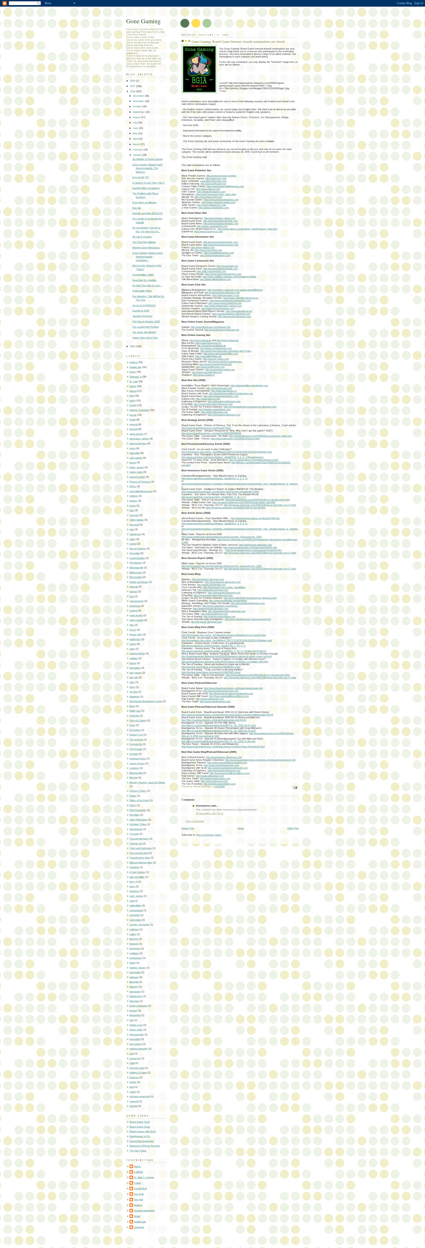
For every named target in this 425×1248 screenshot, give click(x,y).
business (134, 891)
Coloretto (134, 715)
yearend (133, 1101)
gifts (131, 625)
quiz (131, 529)
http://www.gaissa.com (208, 189)
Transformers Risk (139, 857)
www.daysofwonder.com (213, 181)
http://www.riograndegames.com (221, 199)
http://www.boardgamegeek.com (220, 221)
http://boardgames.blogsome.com (223, 582)
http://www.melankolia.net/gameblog (228, 600)
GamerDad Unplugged (141, 1141)
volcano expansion (139, 1096)
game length (136, 615)
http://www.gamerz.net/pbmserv (225, 361)
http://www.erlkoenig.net (213, 183)
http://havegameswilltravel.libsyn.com (229, 696)
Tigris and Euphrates (140, 848)
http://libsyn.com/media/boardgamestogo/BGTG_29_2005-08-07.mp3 (219, 725)
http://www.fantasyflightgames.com (225, 186)
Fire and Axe (136, 739)
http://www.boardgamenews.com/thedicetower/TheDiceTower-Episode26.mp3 (223, 746)
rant (131, 1053)
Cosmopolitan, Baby (143, 274)
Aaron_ (138, 1166)
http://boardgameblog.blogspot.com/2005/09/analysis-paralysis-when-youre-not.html (227, 656)
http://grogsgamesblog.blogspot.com (213, 404)
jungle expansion (138, 1005)
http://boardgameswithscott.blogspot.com (231, 393)
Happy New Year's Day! (145, 337)
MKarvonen (135, 572)
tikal (131, 1087)
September (139, 112)
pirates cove (136, 1025)
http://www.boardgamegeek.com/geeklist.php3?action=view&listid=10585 (220, 491)
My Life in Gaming (142, 236)
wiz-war (133, 677)
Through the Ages (139, 838)
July (135, 122)
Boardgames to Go (139, 1136)
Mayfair (133, 777)
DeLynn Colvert (137, 720)
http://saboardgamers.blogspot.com (231, 313)
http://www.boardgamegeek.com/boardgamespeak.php (233, 688)
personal (134, 524)
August (137, 117)
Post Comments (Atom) (209, 835)
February (138, 149)
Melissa (138, 1205)
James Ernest (137, 763)
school (133, 543)
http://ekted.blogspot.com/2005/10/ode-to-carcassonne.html (258, 499)
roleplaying (135, 534)
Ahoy (132, 687)
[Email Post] (295, 787)
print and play (136, 1034)
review (133, 405)
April (135, 138)
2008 (133, 80)
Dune (132, 725)
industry (133, 986)
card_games (136, 896)
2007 (133, 86)
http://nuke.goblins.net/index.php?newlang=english (229, 276)
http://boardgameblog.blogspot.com (226, 611)
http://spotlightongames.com (219, 252)
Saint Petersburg (138, 819)
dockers (133, 939)
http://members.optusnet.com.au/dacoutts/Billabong (235, 290)
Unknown (139, 1227)
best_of (133, 881)
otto (131, 1020)
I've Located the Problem (145, 326)
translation (135, 667)
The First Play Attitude (144, 242)
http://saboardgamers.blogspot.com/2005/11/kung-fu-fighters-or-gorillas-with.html (225, 661)
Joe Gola (139, 1194)
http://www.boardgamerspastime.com (227, 762)
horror (132, 629)
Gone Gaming (143, 21)
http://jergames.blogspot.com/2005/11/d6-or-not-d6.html (235, 507)
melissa (133, 362)
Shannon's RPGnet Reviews (144, 1145)
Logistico (134, 768)
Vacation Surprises (142, 316)
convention (135, 920)
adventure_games (139, 438)
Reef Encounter (137, 810)
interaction (135, 991)
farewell (133, 429)
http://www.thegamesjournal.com (221, 329)
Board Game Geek (139, 1122)
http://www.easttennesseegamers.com (230, 300)
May (135, 133)
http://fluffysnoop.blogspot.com (255, 544)
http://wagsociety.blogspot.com (234, 316)
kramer (133, 1010)
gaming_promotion (139, 410)
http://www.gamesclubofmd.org (224, 303)
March (136, 144)
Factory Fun (136, 734)
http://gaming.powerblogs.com (215, 409)
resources (135, 1058)
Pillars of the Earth (139, 800)
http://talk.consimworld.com (211, 271)
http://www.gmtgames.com (211, 191)
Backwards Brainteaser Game (145, 701)
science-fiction (137, 653)
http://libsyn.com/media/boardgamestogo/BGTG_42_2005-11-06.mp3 (218, 741)
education (134, 453)
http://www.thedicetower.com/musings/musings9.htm (254, 550)
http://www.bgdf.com (227, 266)
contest (133, 610)
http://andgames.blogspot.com (208, 579)
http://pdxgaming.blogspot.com (224, 401)
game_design (136, 467)
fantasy (133, 500)
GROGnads (136, 749)
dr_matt (133, 381)
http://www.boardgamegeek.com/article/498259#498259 (211, 433)
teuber (132, 1082)
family (132, 962)
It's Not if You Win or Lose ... (147, 285)
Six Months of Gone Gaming (147, 159)
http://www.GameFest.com (208, 231)
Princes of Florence (140, 481)
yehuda (133, 1106)
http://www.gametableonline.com (220, 353)
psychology (135, 1044)
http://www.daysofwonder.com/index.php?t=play (225, 351)
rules (132, 648)
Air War (133, 691)
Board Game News (139, 1126)
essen (132, 462)
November (139, 101)
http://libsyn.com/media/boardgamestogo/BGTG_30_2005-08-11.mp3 (218, 730)
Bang (132, 706)
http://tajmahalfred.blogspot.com (248, 603)
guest (132, 448)
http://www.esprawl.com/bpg (221, 175)
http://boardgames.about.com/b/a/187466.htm (255, 518)
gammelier (135, 972)
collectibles (135, 905)
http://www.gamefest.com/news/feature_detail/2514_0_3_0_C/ (215, 478)
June (136, 128)
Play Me (136, 208)
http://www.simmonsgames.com (218, 202)
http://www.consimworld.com (212, 226)
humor (132, 386)
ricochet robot (136, 1068)
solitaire (133, 658)
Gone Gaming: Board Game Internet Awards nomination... (147, 257)
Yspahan (134, 867)
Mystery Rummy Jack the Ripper (147, 782)
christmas (134, 606)
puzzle (133, 415)
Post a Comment (195, 821)
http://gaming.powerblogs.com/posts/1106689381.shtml (211, 667)
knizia (132, 505)
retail (132, 1063)
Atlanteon (134, 696)
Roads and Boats (138, 582)
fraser (132, 371)
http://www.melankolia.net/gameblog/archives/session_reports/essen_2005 (222, 536)
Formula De (135, 744)
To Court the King (138, 853)
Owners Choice (137, 791)
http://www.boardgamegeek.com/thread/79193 (206, 428)
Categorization (137, 558)
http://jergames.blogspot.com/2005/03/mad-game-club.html (243, 502)
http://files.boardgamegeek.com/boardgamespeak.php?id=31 (214, 720)
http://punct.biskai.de (227, 340)
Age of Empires (137, 548)
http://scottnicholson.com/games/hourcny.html (253, 459)
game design (136, 434)
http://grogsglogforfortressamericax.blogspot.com (250, 406)
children (133, 496)
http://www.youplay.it (203, 375)
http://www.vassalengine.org (207, 372)
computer (134, 915)
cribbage (134, 929)
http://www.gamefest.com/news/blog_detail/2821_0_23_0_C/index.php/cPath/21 (224, 651)
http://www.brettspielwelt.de (211, 345)
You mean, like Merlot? (144, 332)
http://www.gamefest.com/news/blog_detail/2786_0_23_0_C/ (214, 645)
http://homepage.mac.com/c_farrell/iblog (224, 587)
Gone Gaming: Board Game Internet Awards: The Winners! (147, 168)
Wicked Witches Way (140, 862)
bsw (131, 596)
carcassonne (136, 601)
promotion (134, 1039)
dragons (133, 943)
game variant (136, 620)
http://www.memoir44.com (208, 197)
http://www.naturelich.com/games (220, 606)
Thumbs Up (135, 843)
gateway (134, 977)
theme (132, 663)
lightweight (135, 1015)
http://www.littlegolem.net (208, 356)
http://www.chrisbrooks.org (211, 584)
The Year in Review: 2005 (146, 321)
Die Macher (135, 562)
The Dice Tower (138, 1150)
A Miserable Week (142, 290)
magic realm (136, 472)
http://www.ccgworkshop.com (216, 348)
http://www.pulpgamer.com (210, 698)
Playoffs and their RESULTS (147, 213)
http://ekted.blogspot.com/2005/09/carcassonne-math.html (260, 436)
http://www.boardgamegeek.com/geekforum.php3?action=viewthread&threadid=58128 (227, 714)
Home (241, 828)
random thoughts (138, 1048)
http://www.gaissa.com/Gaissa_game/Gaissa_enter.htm (247, 228)
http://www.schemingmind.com (215, 364)
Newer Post (188, 828)
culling (132, 934)
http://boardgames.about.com (220, 218)
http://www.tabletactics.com (211, 205)
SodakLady (135, 367)
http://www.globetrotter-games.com (223, 305)
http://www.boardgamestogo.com (220, 690)
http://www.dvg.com (215, 178)
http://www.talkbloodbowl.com (215, 279)
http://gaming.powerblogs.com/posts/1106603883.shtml (211, 672)
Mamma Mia (136, 773)
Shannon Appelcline (144, 1210)
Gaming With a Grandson (146, 188)
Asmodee (134, 553)
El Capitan (134, 730)
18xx (132, 682)
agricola (133, 586)
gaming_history (137, 967)
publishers (135, 639)
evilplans (134, 953)
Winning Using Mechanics (146, 247)
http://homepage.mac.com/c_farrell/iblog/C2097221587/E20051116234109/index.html (227, 452)
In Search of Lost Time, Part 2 (148, 182)
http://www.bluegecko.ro (208, 343)
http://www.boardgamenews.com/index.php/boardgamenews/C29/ (260, 760)
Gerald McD (140, 1188)
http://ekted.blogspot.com (214, 412)
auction (133, 591)
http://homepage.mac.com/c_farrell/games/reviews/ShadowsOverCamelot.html (224, 635)
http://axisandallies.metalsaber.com (249, 385)
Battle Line (135, 710)
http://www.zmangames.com (214, 207)
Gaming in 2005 (140, 310)
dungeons (134, 948)
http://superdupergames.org (220, 369)
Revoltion (134, 814)
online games (136, 519)
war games (135, 672)
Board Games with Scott (142, 1131)
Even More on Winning (144, 202)
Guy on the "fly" (140, 177)
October (137, 106)
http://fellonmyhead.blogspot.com (210, 608)
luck (131, 510)
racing (132, 644)
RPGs (132, 486)
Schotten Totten (137, 824)
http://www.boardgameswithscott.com (228, 768)
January (137, 155)
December (139, 95)
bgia (131, 395)
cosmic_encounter (139, 924)
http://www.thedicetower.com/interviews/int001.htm (250, 547)
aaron (132, 400)
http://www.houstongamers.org (217, 308)
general (133, 424)
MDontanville (136, 567)
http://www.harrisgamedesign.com (223, 274)
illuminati (133, 981)
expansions (135, 958)
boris (132, 886)
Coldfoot (138, 1172)
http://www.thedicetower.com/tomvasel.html (248, 619)
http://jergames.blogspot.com (206, 621)
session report (137, 477)
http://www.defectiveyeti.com (212, 590)
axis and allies (137, 877)
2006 (133, 91)
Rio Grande (135, 577)
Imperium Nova (137, 758)
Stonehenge (135, 829)
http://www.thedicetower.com (215, 255)
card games (135, 457)
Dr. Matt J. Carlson (144, 1177)
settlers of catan (138, 1072)
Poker (132, 805)
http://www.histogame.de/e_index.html (216, 194)
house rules (135, 634)
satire (132, 539)
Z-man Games (137, 872)
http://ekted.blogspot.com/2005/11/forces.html (235, 438)
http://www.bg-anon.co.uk (225, 295)
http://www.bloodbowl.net (239, 311)
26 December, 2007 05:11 (209, 813)
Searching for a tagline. (144, 280)
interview (134, 1001)
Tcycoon (134, 833)
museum (134, 515)
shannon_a (135, 376)
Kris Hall (138, 1199)
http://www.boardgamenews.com (220, 223)
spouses (134, 1077)
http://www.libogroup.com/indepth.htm (211, 327)
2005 (133, 346)
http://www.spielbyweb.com (210, 367)
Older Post (293, 828)
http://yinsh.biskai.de (200, 340)
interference (135, 996)
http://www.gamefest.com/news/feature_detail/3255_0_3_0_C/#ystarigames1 (223, 457)
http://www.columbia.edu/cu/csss (240, 298)
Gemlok (133, 754)
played (133, 391)
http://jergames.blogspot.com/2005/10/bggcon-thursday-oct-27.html (260, 505)
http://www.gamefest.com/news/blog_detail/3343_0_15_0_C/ (214, 497)
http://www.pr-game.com (216, 359)
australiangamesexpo (141, 491)
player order (136, 1029)
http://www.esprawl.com (219, 388)
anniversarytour (138, 443)
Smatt (132, 419)
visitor (132, 1091)
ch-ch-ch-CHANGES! (144, 305)
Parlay (132, 795)
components (136, 910)
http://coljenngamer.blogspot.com (222, 292)
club (131, 900)
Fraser (137, 1183)
